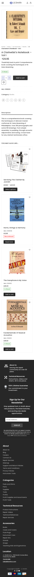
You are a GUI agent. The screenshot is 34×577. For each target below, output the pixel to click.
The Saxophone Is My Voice (15, 280)
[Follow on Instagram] (17, 571)
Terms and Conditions (20, 435)
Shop (9, 47)
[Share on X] (11, 100)
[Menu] (2, 2)
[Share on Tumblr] (23, 100)
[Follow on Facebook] (15, 571)
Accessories (17, 47)
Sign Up (17, 425)
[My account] (27, 3)
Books (25, 47)
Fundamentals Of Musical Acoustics (14, 334)
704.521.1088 (6, 559)
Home (3, 47)
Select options (10, 189)
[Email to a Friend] (15, 100)
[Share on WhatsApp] (3, 100)
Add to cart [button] (9, 294)
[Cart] (31, 3)
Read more (9, 242)
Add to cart (20, 78)
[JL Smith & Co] (15, 3)
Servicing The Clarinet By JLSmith (14, 181)
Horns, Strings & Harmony (14, 228)
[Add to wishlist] (3, 82)
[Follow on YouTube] (19, 571)
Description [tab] (6, 113)
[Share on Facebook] (7, 100)
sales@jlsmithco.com (9, 561)
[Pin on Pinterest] (19, 100)
